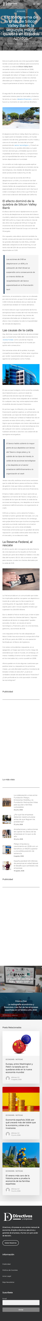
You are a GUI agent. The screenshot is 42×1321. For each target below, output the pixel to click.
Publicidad (6, 1264)
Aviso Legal (6, 1276)
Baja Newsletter (8, 1282)
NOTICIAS (19, 1059)
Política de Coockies (10, 1270)
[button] (38, 4)
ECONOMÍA (21, 11)
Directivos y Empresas (15, 44)
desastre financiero (24, 99)
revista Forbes (8, 340)
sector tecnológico (21, 145)
